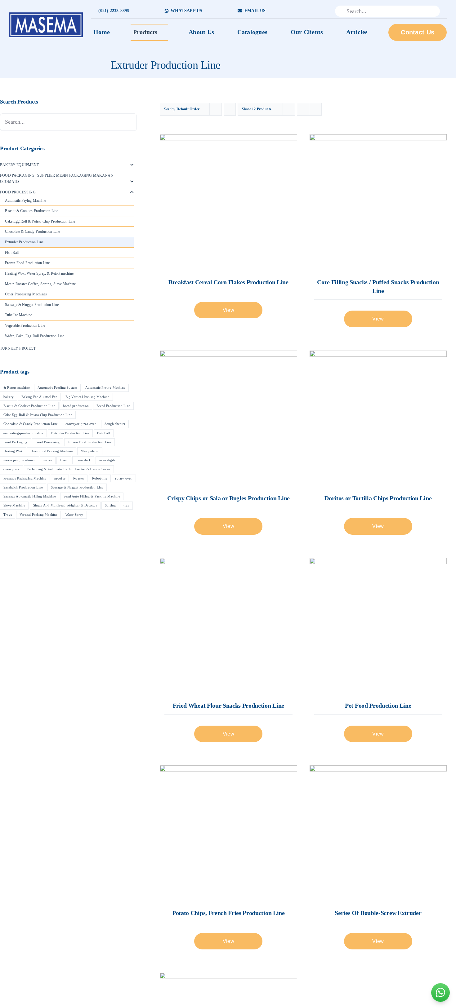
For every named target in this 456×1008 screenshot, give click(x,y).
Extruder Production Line (24, 242)
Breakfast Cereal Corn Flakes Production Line (228, 282)
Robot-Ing (100, 478)
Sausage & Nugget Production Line (32, 305)
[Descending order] (230, 109)
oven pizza (11, 469)
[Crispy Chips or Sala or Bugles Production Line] (228, 419)
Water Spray (74, 514)
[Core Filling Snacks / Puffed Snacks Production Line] (378, 202)
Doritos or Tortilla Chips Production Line (377, 498)
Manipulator (90, 451)
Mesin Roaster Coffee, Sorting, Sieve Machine (40, 284)
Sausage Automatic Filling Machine (29, 496)
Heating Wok (13, 451)
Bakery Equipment (19, 165)
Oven (64, 460)
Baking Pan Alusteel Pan (39, 397)
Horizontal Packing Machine (51, 451)
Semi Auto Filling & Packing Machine (92, 496)
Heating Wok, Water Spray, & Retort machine (39, 273)
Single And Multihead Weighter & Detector (65, 505)
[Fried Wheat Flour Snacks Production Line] (228, 626)
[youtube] (319, 11)
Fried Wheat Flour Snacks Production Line (228, 705)
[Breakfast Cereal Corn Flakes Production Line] (228, 202)
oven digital (108, 460)
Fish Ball (12, 252)
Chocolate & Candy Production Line (32, 231)
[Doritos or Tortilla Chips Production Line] (378, 419)
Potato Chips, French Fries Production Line (228, 912)
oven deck (83, 460)
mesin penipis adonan (19, 460)
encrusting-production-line (23, 433)
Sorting (110, 505)
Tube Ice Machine (18, 315)
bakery (8, 397)
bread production (76, 406)
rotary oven (123, 478)
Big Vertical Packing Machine (87, 397)
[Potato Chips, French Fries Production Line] (228, 833)
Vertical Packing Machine (38, 514)
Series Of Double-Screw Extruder (378, 912)
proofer (59, 478)
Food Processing (18, 192)
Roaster (78, 478)
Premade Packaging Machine (25, 478)
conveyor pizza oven (80, 424)
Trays (7, 514)
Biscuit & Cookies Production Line (31, 211)
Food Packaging (15, 442)
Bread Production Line (113, 406)
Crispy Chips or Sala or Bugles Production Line (228, 498)
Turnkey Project (18, 348)
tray (126, 505)
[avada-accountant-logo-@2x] (46, 14)
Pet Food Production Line (378, 705)
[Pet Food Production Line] (378, 626)
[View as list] (315, 109)
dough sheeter (115, 424)
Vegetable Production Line (25, 325)
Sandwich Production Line (23, 487)
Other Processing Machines (26, 294)
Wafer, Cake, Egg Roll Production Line (35, 336)
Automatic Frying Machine (25, 200)
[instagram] (309, 11)
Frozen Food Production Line (27, 263)
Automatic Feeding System (57, 387)
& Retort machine (16, 387)
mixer (47, 460)
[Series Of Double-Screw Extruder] (378, 833)
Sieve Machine (14, 505)
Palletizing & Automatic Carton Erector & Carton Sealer (68, 469)
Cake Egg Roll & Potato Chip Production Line (40, 221)
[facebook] (300, 11)
